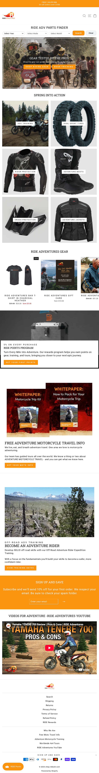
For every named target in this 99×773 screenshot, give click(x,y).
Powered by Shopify (49, 771)
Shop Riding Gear (37, 67)
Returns (49, 705)
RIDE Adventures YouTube (49, 747)
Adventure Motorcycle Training (49, 739)
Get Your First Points (21, 362)
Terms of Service (49, 714)
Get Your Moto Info (20, 465)
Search (78, 33)
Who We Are (49, 730)
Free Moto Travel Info (49, 735)
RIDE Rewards (49, 722)
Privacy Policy (49, 709)
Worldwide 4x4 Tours (50, 743)
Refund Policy (49, 718)
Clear (91, 33)
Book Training (63, 67)
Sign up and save (49, 755)
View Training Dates (20, 568)
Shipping (49, 701)
